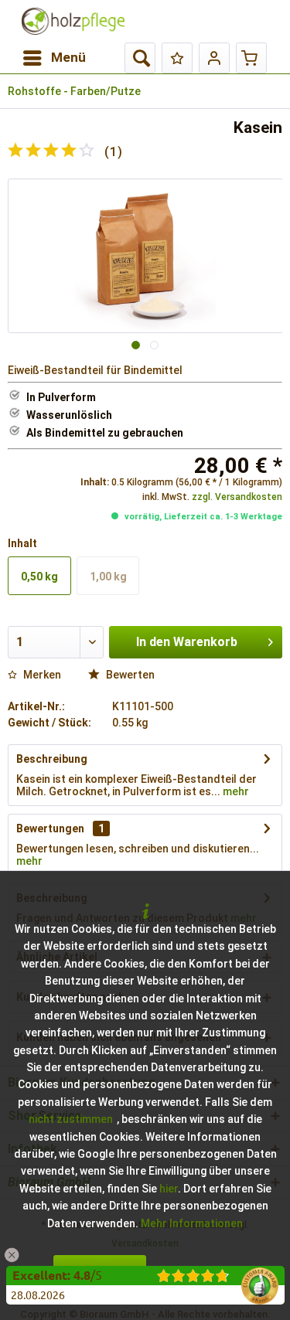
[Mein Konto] (214, 58)
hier (168, 1188)
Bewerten (129, 675)
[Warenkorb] (251, 58)
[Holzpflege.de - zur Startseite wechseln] (73, 21)
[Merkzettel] (177, 58)
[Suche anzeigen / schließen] (140, 58)
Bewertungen (50, 828)
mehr (234, 791)
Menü (68, 57)
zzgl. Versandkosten (237, 497)
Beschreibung (51, 759)
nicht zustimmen (71, 1119)
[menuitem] (54, 58)
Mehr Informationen (192, 1223)
